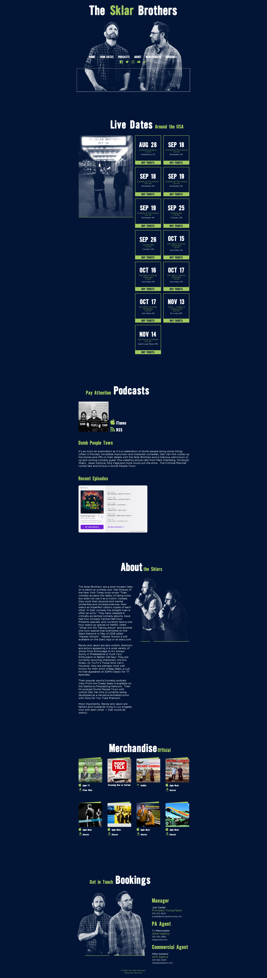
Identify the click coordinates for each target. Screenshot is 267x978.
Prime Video (87, 790)
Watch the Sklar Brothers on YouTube (138, 61)
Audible (143, 785)
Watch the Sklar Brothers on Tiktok (144, 61)
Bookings (171, 57)
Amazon (173, 790)
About (137, 57)
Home (92, 57)
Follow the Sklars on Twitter (127, 61)
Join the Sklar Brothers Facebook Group (121, 61)
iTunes (121, 422)
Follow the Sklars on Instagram (133, 61)
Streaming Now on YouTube (119, 785)
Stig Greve (138, 973)
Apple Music (174, 785)
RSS (119, 429)
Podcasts (124, 57)
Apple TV (86, 785)
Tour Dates (107, 57)
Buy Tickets (148, 162)
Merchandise (153, 57)
